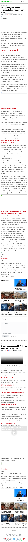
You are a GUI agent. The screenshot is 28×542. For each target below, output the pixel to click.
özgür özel (15, 487)
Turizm (7, 276)
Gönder (5, 336)
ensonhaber (8, 487)
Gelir (3, 276)
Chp (2, 487)
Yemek (12, 276)
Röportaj (21, 487)
